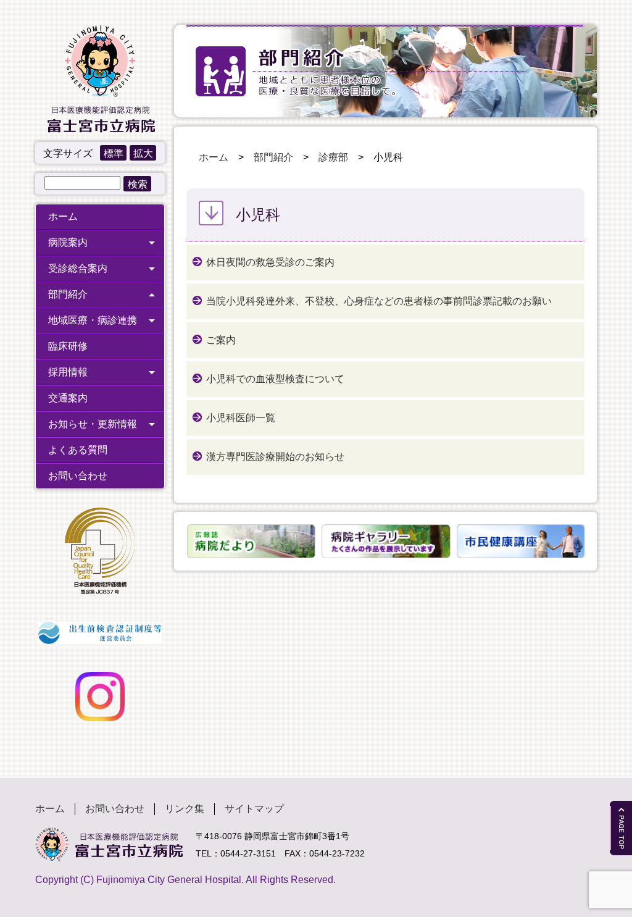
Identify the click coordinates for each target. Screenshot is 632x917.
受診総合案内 (77, 268)
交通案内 (68, 398)
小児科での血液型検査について (275, 379)
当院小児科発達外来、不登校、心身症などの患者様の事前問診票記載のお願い (379, 301)
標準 (113, 153)
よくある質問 (77, 450)
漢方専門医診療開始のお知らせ (275, 456)
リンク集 (184, 808)
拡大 (143, 153)
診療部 (333, 157)
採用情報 (68, 372)
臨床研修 (68, 346)
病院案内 (68, 242)
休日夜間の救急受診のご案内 (270, 262)
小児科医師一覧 (240, 417)
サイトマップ (254, 808)
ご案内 (221, 340)
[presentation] (179, 541)
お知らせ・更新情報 (92, 424)
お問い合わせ (77, 476)
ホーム (63, 216)
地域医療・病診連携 (92, 320)
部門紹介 (68, 294)
